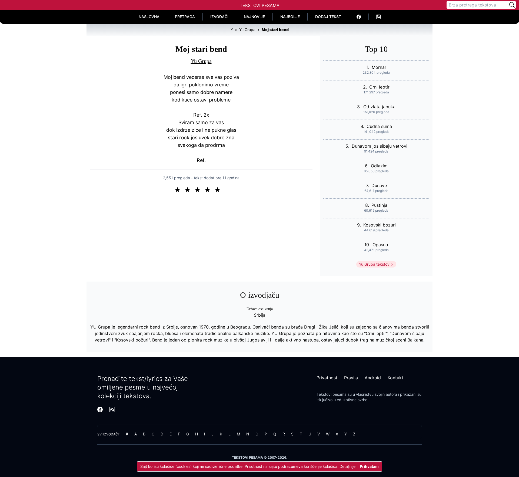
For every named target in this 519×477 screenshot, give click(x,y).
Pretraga (185, 16)
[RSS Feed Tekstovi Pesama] (378, 16)
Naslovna (149, 16)
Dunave (379, 185)
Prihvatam (369, 466)
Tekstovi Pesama (260, 5)
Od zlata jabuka (379, 106)
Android (373, 377)
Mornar (379, 67)
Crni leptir (379, 87)
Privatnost (327, 377)
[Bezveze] (190, 189)
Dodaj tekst (328, 16)
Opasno (380, 244)
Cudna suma (379, 126)
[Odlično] (219, 189)
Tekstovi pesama (332, 394)
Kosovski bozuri (379, 225)
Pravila (351, 377)
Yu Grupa (201, 61)
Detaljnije (347, 466)
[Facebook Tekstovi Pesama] (359, 16)
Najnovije (254, 16)
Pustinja (379, 205)
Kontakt (395, 377)
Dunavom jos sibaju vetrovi (379, 146)
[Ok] (200, 189)
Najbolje (290, 16)
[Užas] (180, 189)
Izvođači (219, 16)
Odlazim (379, 165)
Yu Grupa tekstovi (374, 264)
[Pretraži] (512, 5)
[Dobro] (210, 189)
